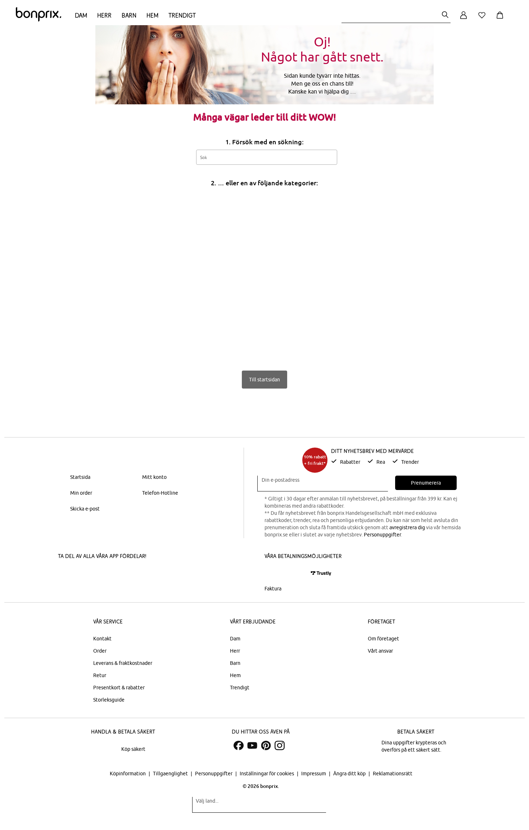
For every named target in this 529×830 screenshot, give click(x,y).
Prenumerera (426, 483)
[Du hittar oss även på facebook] (239, 745)
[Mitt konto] (463, 19)
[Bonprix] (38, 20)
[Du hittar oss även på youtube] (252, 745)
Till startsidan (264, 379)
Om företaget (383, 638)
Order (100, 651)
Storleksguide (109, 700)
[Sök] (445, 15)
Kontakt (102, 638)
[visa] (295, 573)
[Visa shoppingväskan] (501, 19)
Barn (129, 15)
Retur (99, 675)
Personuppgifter (382, 535)
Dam (81, 15)
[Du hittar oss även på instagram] (280, 745)
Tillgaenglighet (171, 773)
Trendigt (182, 15)
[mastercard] (274, 573)
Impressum (314, 773)
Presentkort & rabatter (119, 687)
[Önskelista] (483, 19)
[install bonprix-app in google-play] (134, 574)
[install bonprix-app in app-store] (82, 574)
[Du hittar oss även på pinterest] (266, 745)
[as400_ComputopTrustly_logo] (321, 573)
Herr (104, 15)
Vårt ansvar (380, 651)
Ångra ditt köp (350, 773)
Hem (152, 15)
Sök (327, 156)
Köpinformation (128, 773)
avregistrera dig (407, 527)
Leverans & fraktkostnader (122, 663)
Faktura (272, 588)
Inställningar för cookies (267, 773)
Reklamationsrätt (392, 773)
